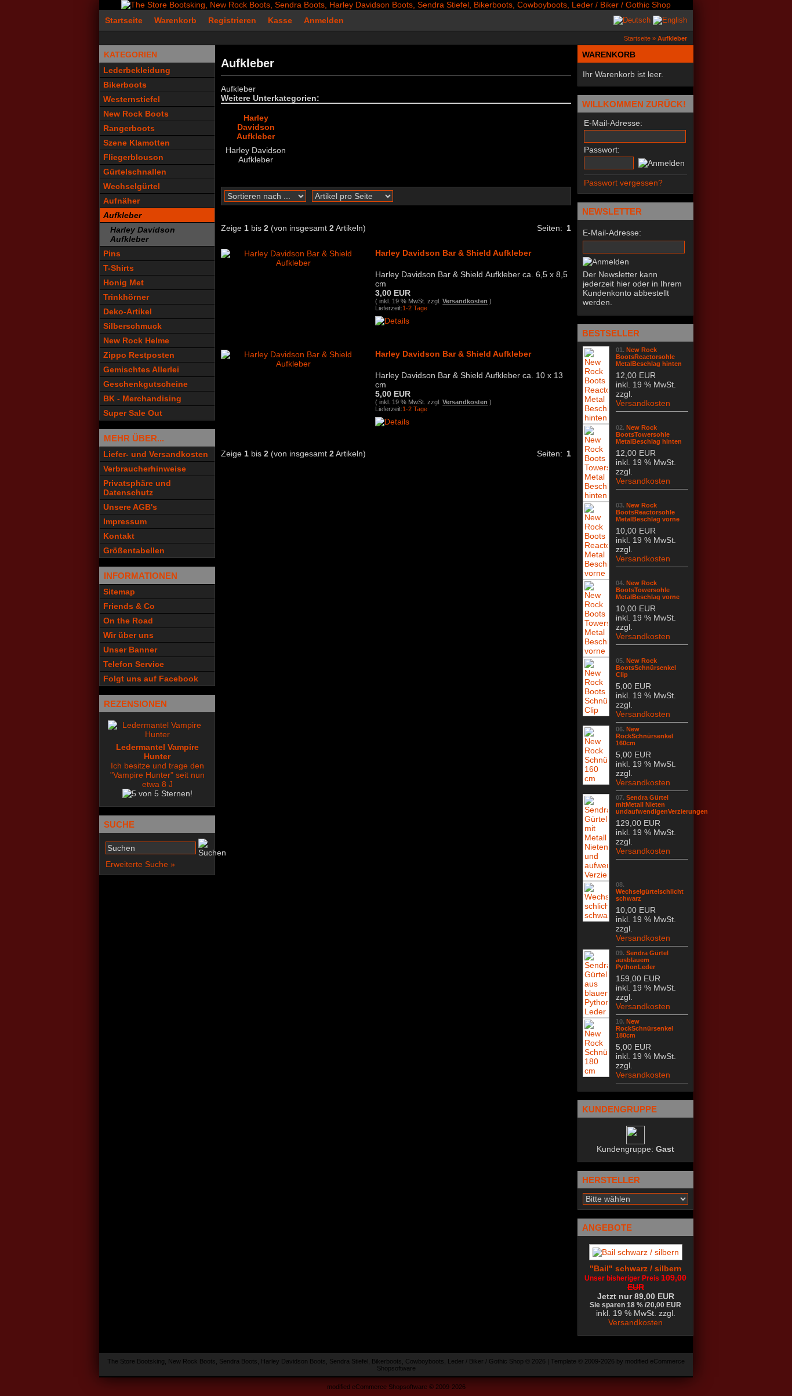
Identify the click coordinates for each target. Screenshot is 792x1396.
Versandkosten (465, 301)
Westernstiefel (131, 99)
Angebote (607, 1227)
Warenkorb (175, 20)
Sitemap (119, 591)
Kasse (280, 20)
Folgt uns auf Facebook (150, 678)
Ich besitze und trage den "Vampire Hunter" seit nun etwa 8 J (157, 765)
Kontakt (119, 536)
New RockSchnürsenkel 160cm (644, 736)
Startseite (124, 20)
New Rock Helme (136, 340)
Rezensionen (135, 704)
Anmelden (324, 20)
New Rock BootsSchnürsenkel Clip (646, 667)
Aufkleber (122, 215)
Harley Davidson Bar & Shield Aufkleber (453, 253)
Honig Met (123, 282)
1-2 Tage (414, 307)
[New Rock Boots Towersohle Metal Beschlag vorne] (596, 650)
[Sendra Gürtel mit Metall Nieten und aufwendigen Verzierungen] (596, 874)
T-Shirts (118, 268)
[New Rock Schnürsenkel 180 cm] (596, 1070)
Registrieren (232, 20)
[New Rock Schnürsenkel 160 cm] (596, 778)
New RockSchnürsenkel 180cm (644, 1028)
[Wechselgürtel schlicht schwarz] (596, 915)
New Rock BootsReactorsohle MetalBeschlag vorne (648, 512)
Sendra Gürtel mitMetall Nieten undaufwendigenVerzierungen (662, 804)
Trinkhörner (126, 297)
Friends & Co (129, 606)
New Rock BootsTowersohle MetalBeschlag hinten (649, 434)
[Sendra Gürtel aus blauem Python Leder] (596, 1011)
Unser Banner (130, 649)
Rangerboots (129, 128)
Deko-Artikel (127, 311)
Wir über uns (128, 635)
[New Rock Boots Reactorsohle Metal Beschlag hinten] (596, 417)
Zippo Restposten (139, 355)
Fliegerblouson (133, 157)
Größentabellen (134, 550)
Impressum (125, 521)
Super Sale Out (132, 413)
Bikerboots (125, 84)
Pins (112, 253)
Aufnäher (121, 200)
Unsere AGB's (130, 507)
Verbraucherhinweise (144, 468)
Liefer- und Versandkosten (155, 454)
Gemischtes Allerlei (141, 369)
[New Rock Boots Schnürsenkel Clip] (596, 710)
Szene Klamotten (136, 142)
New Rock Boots (136, 113)
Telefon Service (133, 664)
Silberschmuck (132, 326)
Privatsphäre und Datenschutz (137, 487)
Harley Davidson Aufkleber (142, 234)
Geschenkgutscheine (145, 384)
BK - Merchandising (142, 398)
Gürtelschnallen (134, 171)
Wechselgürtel (131, 186)
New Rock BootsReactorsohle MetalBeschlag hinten (649, 356)
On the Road (128, 620)
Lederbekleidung (136, 70)
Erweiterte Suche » (140, 864)
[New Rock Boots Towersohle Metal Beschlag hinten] (596, 495)
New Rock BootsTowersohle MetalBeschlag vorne (648, 589)
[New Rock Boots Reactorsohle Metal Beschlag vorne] (596, 573)
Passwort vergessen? (623, 182)
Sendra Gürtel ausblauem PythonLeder (642, 959)
